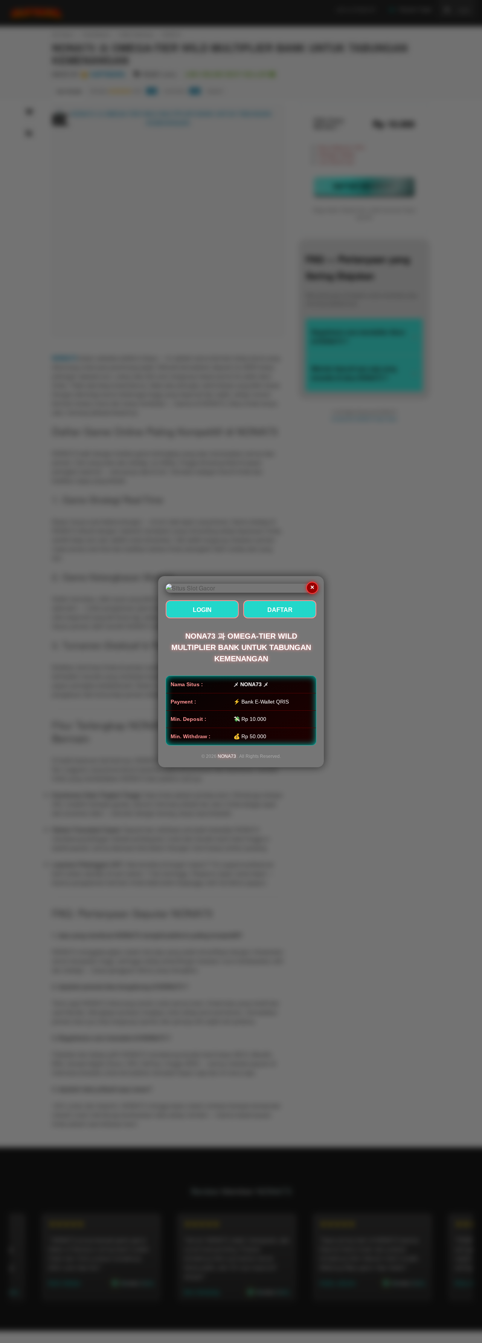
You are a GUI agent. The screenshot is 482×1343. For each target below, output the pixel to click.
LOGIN (202, 610)
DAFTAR (280, 610)
